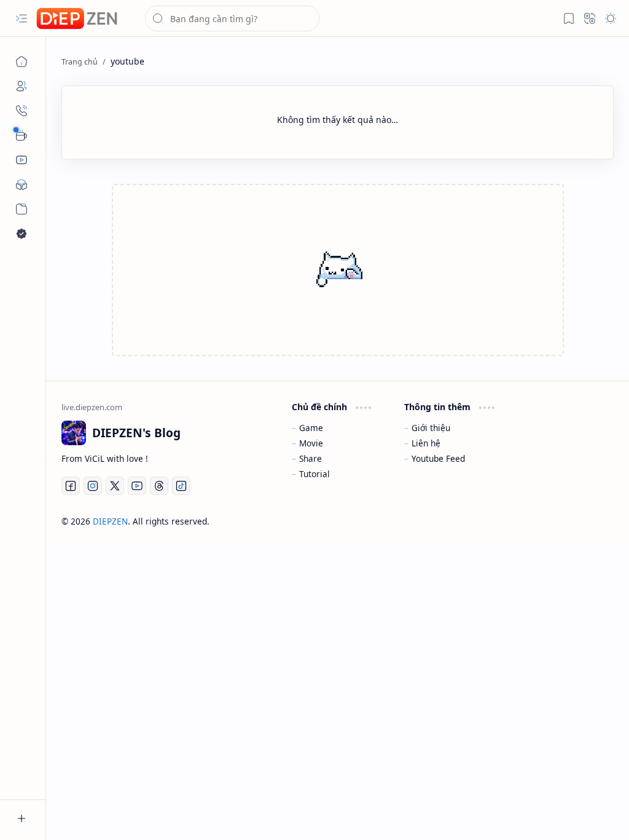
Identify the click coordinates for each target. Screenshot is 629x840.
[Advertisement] (289, 271)
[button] (21, 18)
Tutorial (314, 474)
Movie (311, 443)
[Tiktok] (181, 486)
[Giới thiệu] (21, 86)
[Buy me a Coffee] (21, 135)
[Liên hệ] (21, 110)
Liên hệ (426, 443)
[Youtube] (137, 486)
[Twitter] (115, 486)
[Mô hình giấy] (21, 184)
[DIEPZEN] (77, 19)
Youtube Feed (438, 458)
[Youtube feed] (21, 160)
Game (311, 428)
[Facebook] (70, 486)
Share (310, 458)
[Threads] (159, 486)
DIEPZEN (110, 521)
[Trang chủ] (21, 61)
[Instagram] (93, 486)
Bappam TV (591, 521)
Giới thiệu (431, 428)
